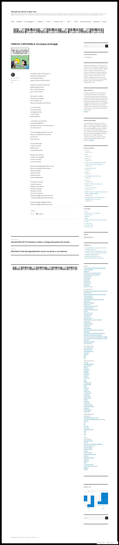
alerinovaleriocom (15, 78)
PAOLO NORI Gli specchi (90, 187)
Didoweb (86, 456)
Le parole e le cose (88, 286)
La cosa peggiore (29, 21)
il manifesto (86, 408)
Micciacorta (86, 401)
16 (106, 499)
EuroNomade (87, 411)
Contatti (104, 21)
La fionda (86, 362)
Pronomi (87, 150)
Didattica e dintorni (88, 449)
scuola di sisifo (88, 223)
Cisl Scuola (86, 427)
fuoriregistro (87, 331)
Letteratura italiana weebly (90, 454)
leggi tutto (92, 140)
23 (106, 502)
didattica (87, 216)
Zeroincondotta (87, 365)
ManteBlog (86, 372)
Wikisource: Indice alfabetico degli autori (93, 444)
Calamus (86, 450)
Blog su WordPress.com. (32, 537)
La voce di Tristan (88, 343)
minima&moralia (87, 382)
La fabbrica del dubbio (89, 406)
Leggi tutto (86, 111)
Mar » (103, 508)
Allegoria (87, 172)
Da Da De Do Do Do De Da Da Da (92, 213)
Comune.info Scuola (88, 307)
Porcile (76, 21)
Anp (85, 434)
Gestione (86, 469)
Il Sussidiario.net (87, 392)
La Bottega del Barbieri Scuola (90, 309)
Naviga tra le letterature (89, 457)
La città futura (87, 403)
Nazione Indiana (87, 384)
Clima (86, 154)
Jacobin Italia (86, 279)
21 (99, 502)
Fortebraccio (87, 326)
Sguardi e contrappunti (89, 302)
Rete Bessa (86, 387)
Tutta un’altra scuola (88, 313)
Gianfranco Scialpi (88, 318)
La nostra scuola (87, 283)
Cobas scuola (87, 416)
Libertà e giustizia (88, 409)
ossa (88, 374)
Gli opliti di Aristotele (88, 297)
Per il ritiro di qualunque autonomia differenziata (95, 294)
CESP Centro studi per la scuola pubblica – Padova (95, 338)
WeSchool (86, 459)
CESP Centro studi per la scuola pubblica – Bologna (95, 336)
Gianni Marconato (88, 314)
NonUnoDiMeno (87, 328)
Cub (85, 422)
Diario (48, 21)
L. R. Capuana (87, 316)
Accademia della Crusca (89, 445)
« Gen (88, 508)
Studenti (86, 354)
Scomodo (86, 389)
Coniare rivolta (87, 396)
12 (92, 499)
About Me (19, 21)
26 (92, 505)
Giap (85, 379)
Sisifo (68, 21)
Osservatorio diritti (88, 404)
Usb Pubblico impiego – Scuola (91, 417)
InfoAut (85, 381)
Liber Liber (86, 461)
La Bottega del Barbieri (89, 364)
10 (85, 499)
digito (86, 218)
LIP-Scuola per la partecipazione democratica (94, 333)
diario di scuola (88, 214)
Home (12, 21)
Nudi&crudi (96, 21)
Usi (84, 424)
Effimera (86, 367)
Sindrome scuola (58, 21)
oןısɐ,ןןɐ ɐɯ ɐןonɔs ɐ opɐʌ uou (23, 12)
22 (102, 502)
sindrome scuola (89, 225)
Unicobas (86, 421)
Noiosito (86, 399)
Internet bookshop (88, 447)
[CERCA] (106, 46)
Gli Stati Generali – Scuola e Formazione (93, 319)
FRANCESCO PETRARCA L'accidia (92, 256)
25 (89, 505)
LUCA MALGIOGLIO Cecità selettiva (93, 176)
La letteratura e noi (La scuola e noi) (92, 274)
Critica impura (87, 278)
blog (12, 82)
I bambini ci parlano (88, 323)
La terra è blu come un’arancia (90, 466)
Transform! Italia (87, 398)
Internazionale (87, 281)
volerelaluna (86, 284)
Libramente (86, 340)
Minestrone (87, 158)
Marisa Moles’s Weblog (89, 341)
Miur (85, 356)
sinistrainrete (87, 394)
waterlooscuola (88, 226)
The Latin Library (87, 439)
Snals (85, 431)
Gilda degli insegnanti (88, 429)
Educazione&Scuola (88, 351)
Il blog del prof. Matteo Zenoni (91, 306)
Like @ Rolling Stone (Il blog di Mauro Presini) (94, 299)
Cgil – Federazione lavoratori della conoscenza (94, 419)
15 (102, 499)
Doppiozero (86, 369)
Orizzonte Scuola (88, 349)
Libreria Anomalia (88, 276)
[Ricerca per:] (94, 46)
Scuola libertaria (87, 324)
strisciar (85, 374)
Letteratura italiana (88, 452)
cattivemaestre (87, 304)
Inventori (87, 180)
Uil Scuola (86, 426)
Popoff (85, 386)
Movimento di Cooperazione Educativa (93, 335)
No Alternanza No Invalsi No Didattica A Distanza (96, 219)
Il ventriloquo (87, 301)
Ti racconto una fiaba (88, 464)
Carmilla (86, 376)
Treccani (86, 442)
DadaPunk (86, 467)
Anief (85, 432)
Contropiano (87, 377)
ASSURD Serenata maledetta (91, 254)
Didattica (40, 21)
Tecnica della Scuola (88, 347)
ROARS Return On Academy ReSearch (92, 273)
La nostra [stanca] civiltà (90, 168)
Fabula (85, 462)
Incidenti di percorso (85, 21)
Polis (85, 358)
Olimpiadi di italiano (88, 440)
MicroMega (86, 370)
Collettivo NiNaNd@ (88, 269)
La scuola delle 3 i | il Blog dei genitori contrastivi (95, 268)
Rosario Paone (87, 321)
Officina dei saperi (88, 296)
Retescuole (86, 271)
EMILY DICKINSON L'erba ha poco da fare (94, 258)
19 (92, 502)
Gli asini (85, 311)
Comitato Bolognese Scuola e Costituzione (93, 329)
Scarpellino (86, 353)
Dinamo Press (87, 391)
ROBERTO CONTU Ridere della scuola (93, 184)
